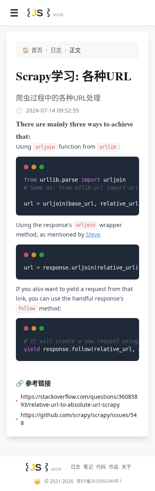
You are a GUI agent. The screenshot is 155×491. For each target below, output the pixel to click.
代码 (101, 467)
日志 (56, 50)
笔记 (88, 467)
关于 (126, 467)
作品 (113, 467)
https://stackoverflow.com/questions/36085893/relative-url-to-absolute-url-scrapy (79, 400)
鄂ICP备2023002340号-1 (99, 481)
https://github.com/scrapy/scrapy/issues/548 (79, 419)
